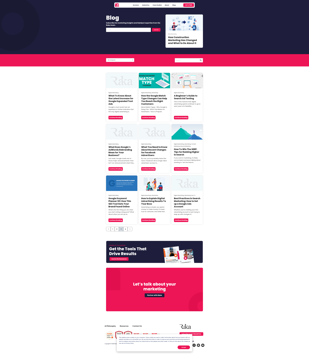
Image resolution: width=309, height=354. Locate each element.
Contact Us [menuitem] (137, 326)
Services (136, 5)
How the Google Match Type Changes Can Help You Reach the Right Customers (154, 99)
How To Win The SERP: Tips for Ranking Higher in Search (186, 152)
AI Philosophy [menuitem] (110, 326)
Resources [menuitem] (124, 326)
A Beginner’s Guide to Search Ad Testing (185, 97)
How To (193, 195)
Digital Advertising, (146, 93)
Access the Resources (119, 259)
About (167, 5)
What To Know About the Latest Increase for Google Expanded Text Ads (120, 99)
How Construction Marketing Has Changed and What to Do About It (182, 40)
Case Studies (157, 5)
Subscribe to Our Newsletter (191, 334)
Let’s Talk (188, 5)
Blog (174, 5)
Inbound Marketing (185, 146)
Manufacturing (172, 34)
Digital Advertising (113, 93)
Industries (145, 5)
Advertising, (188, 144)
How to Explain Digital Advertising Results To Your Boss (153, 201)
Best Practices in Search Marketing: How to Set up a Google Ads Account (187, 202)
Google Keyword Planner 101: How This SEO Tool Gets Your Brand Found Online (119, 202)
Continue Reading (115, 117)
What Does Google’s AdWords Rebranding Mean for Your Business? (120, 151)
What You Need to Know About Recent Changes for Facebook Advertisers (154, 151)
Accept (184, 347)
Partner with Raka (154, 295)
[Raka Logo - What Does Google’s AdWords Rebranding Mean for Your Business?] (121, 132)
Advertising (155, 93)
